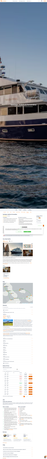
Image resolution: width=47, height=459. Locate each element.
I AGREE (27, 231)
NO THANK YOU (40, 225)
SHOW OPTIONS (20, 231)
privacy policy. (19, 229)
